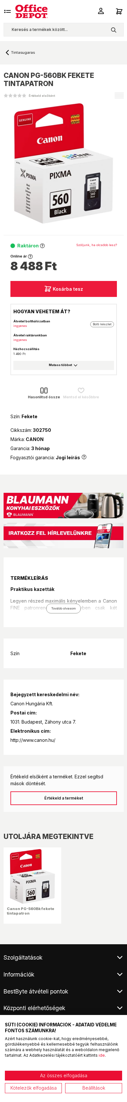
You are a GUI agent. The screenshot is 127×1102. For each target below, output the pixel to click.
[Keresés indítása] (113, 30)
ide (102, 1055)
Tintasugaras (23, 52)
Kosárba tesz (68, 289)
